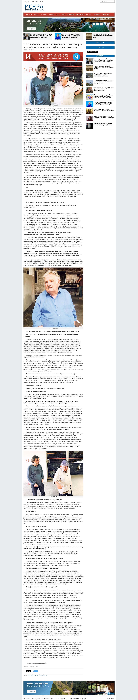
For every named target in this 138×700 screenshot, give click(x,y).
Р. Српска (44, 14)
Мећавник (97, 14)
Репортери (106, 14)
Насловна (29, 14)
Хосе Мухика (43, 675)
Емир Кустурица (33, 675)
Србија (36, 14)
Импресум (26, 1)
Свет (57, 14)
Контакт (42, 1)
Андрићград (80, 14)
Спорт (63, 14)
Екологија (70, 14)
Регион (51, 14)
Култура (88, 14)
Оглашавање (34, 1)
